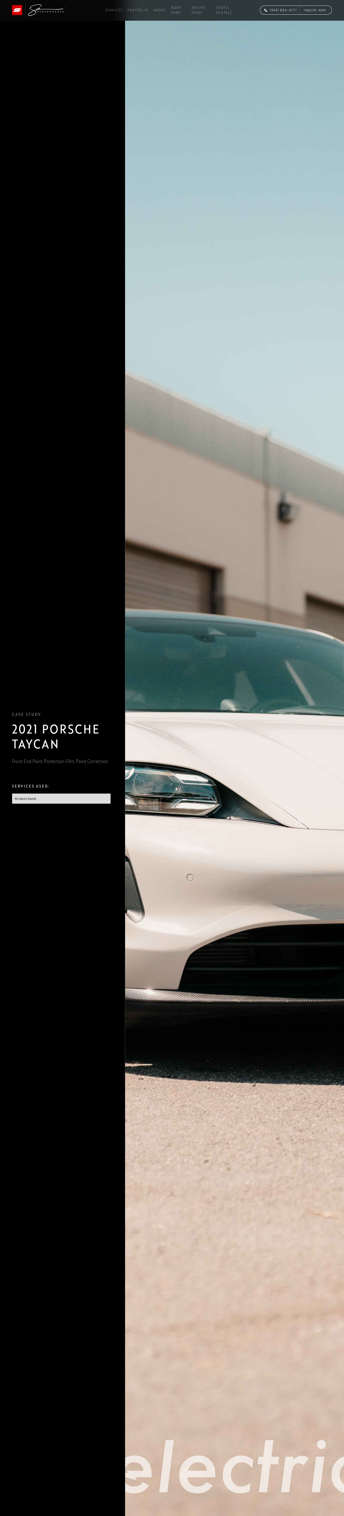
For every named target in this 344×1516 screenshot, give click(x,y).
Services (113, 10)
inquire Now (315, 10)
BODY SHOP (176, 10)
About (160, 10)
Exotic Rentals (224, 10)
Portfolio (138, 10)
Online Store (198, 10)
